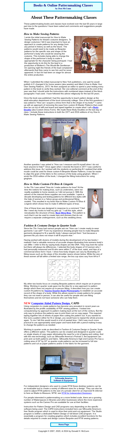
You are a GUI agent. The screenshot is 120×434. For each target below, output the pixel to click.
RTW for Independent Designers (77, 393)
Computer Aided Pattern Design (50, 303)
